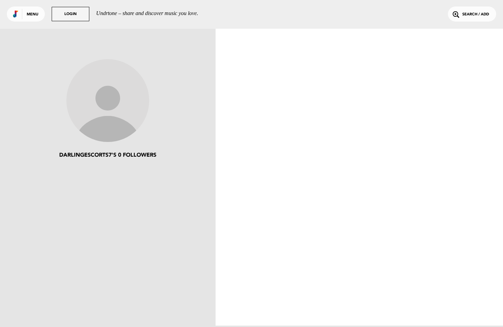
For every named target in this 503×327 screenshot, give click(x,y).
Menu (32, 14)
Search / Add (475, 14)
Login (70, 14)
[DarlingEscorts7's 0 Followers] (107, 101)
